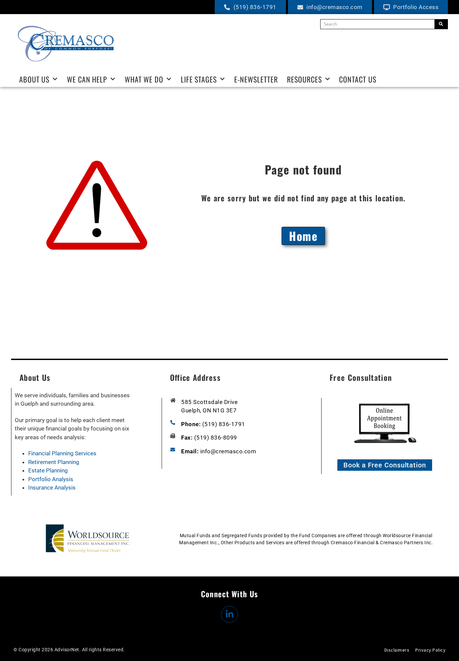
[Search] (441, 24)
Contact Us (357, 79)
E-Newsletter (256, 79)
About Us (34, 79)
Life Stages (199, 79)
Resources (304, 79)
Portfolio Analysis (50, 479)
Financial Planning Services (62, 453)
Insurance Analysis (52, 487)
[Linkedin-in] (229, 614)
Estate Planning (48, 470)
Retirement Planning (53, 462)
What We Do (144, 79)
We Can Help (87, 79)
